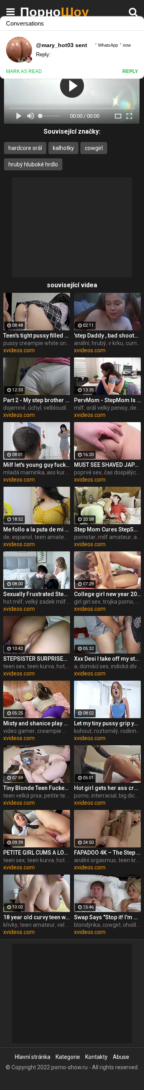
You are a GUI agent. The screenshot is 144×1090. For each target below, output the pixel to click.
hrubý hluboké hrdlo (33, 164)
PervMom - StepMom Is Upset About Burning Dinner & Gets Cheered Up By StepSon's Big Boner (107, 400)
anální (81, 343)
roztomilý (106, 731)
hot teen (67, 860)
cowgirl (94, 148)
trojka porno (118, 601)
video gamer (19, 731)
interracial (103, 795)
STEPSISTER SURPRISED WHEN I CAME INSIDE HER (36, 659)
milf (79, 408)
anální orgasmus (95, 860)
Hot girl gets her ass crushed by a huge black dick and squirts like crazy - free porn (107, 788)
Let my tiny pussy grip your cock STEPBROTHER (107, 723)
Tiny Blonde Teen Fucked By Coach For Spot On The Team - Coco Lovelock (36, 788)
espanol (22, 537)
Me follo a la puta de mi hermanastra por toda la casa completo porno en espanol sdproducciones (36, 529)
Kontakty (96, 1057)
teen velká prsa (22, 795)
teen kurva (40, 666)
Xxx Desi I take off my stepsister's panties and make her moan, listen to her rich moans (107, 659)
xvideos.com (19, 350)
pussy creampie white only (36, 343)
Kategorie (68, 1057)
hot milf (13, 601)
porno (81, 795)
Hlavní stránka (32, 1057)
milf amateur (114, 537)
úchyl (34, 408)
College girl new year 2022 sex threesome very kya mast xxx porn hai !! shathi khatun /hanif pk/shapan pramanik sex (107, 594)
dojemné (14, 408)
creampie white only (62, 731)
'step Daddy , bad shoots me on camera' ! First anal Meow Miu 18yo (107, 335)
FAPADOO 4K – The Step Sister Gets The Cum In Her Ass (107, 852)
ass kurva (59, 472)
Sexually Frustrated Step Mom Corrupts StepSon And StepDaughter (36, 594)
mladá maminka (23, 472)
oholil (129, 925)
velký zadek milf (45, 601)
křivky (10, 925)
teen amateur (51, 537)
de (6, 537)
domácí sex (94, 666)
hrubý (99, 343)
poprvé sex (88, 472)
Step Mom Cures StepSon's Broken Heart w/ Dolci (107, 529)
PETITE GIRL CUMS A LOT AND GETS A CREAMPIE (36, 852)
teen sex (14, 666)
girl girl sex (87, 601)
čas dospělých (121, 472)
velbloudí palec (62, 408)
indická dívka (127, 666)
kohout (83, 731)
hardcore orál (25, 148)
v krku (115, 343)
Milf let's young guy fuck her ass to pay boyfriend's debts (36, 465)
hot (60, 666)
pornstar (85, 537)
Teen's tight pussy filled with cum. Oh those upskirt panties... (36, 335)
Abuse (121, 1057)
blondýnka (87, 925)
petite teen (58, 795)
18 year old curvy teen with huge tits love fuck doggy (36, 917)
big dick (128, 795)
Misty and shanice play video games (36, 723)
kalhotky (63, 148)
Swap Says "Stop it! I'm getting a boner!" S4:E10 (107, 917)
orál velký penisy (107, 408)
